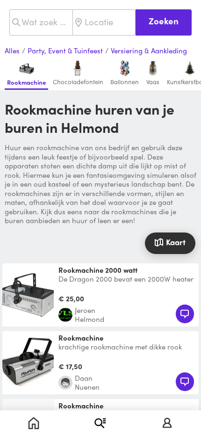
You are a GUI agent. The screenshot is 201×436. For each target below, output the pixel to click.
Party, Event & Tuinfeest (65, 51)
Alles (12, 51)
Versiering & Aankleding (149, 51)
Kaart (176, 241)
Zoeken (164, 21)
